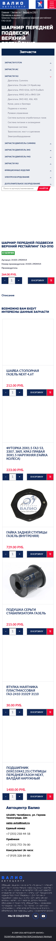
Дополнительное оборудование (22, 184)
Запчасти (16, 12)
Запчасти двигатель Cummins (20, 143)
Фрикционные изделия (17, 170)
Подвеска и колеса (11, 15)
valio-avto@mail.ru (18, 823)
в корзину (37, 280)
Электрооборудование (17, 177)
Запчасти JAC (11, 69)
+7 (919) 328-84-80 (18, 855)
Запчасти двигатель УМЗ (17, 157)
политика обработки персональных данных (28, 937)
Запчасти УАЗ (12, 163)
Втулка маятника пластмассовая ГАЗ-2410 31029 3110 (22, 691)
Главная (5, 12)
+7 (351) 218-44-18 (18, 834)
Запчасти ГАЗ (29, 12)
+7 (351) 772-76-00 (18, 845)
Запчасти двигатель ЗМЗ (17, 150)
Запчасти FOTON (13, 63)
